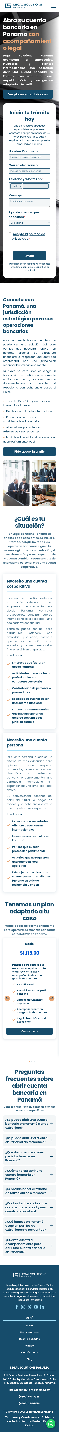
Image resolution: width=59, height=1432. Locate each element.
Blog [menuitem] (29, 1359)
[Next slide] (51, 998)
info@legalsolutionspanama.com (29, 1390)
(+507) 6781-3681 (29, 1396)
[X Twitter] (29, 1307)
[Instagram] (23, 1307)
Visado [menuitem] (29, 1345)
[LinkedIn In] (42, 1307)
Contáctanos (29, 1031)
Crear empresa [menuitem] (29, 1332)
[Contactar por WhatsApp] (50, 1423)
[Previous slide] (7, 998)
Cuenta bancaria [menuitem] (29, 1339)
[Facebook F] (17, 1307)
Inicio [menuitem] (29, 1325)
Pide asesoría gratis (29, 451)
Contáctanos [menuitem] (29, 1352)
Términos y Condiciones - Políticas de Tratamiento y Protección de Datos (29, 1421)
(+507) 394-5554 (29, 1403)
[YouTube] (36, 1307)
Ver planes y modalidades (28, 94)
